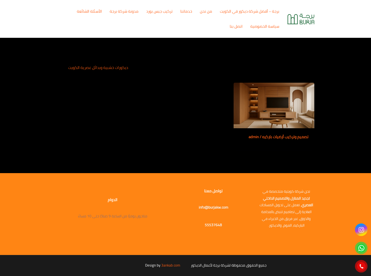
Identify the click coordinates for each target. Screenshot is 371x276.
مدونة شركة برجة (124, 11)
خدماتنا (186, 11)
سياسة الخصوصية (264, 26)
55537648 (213, 224)
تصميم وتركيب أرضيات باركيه (285, 136)
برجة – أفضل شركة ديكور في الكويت (249, 11)
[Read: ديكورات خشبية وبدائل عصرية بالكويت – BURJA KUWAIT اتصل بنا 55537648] (274, 104)
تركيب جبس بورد (159, 11)
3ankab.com (170, 265)
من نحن (206, 11)
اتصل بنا (236, 26)
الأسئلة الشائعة (89, 11)
